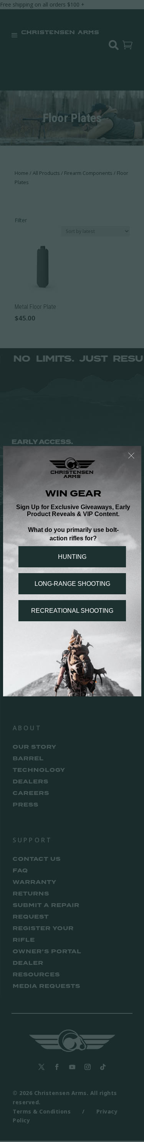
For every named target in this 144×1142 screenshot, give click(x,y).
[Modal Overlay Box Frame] (72, 571)
